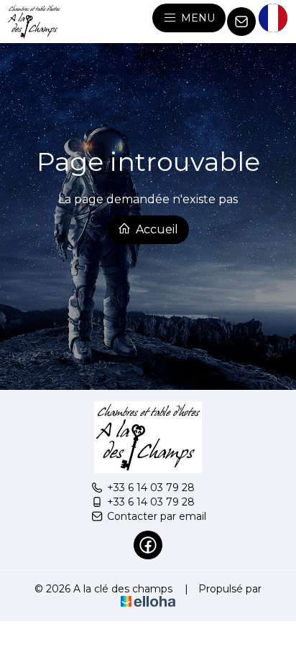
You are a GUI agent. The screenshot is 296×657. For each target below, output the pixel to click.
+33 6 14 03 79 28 (151, 487)
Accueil (155, 229)
